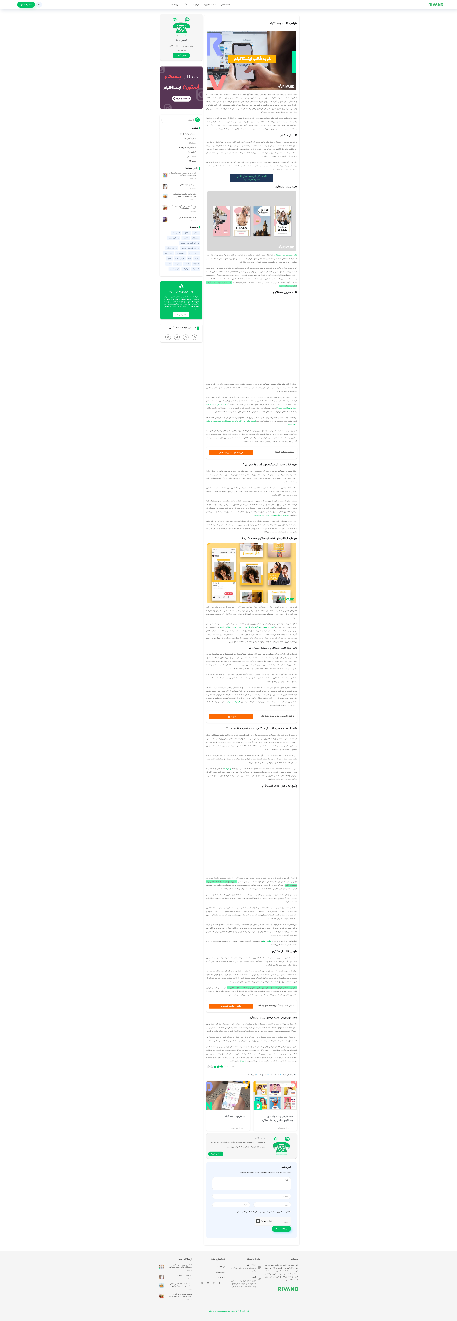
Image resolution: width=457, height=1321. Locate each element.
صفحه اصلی (225, 4)
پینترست (227, 768)
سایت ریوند (231, 716)
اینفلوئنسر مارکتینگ (232, 701)
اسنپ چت (176, 233)
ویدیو (194, 161)
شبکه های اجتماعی (189, 147)
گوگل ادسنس (174, 268)
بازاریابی (185, 238)
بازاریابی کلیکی (194, 253)
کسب (169, 263)
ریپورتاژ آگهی (191, 138)
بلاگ (185, 4)
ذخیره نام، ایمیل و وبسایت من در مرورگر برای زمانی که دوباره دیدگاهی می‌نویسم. (261, 1212)
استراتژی (186, 233)
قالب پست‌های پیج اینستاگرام (285, 255)
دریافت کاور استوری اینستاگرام (231, 452)
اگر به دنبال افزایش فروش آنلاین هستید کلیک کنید (252, 177)
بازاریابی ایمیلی (174, 238)
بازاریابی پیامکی (171, 248)
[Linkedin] (219, 1282)
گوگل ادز (186, 268)
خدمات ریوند (209, 4)
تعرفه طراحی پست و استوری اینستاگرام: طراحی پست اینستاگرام (182, 174)
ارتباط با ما (174, 4)
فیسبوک (196, 263)
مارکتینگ (193, 156)
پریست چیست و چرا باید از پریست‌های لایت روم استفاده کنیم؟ (182, 206)
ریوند (242, 1061)
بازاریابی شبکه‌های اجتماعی (190, 248)
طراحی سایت (179, 258)
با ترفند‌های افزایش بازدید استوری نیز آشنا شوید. (271, 515)
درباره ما (196, 4)
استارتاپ (196, 233)
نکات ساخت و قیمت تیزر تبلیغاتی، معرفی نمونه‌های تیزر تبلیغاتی (184, 195)
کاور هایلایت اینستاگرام (235, 1116)
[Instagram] (202, 1282)
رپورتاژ (197, 258)
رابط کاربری (168, 253)
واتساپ (186, 263)
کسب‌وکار (196, 268)
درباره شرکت (221, 1266)
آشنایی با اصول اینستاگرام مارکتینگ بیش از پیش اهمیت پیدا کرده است (247, 627)
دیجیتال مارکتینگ (190, 134)
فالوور (169, 258)
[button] (215, 1154)
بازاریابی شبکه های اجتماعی (190, 243)
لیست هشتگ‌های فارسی (187, 217)
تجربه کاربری (180, 253)
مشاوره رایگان (26, 4)
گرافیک (193, 152)
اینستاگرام (195, 238)
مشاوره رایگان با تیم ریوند (231, 1006)
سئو (194, 143)
